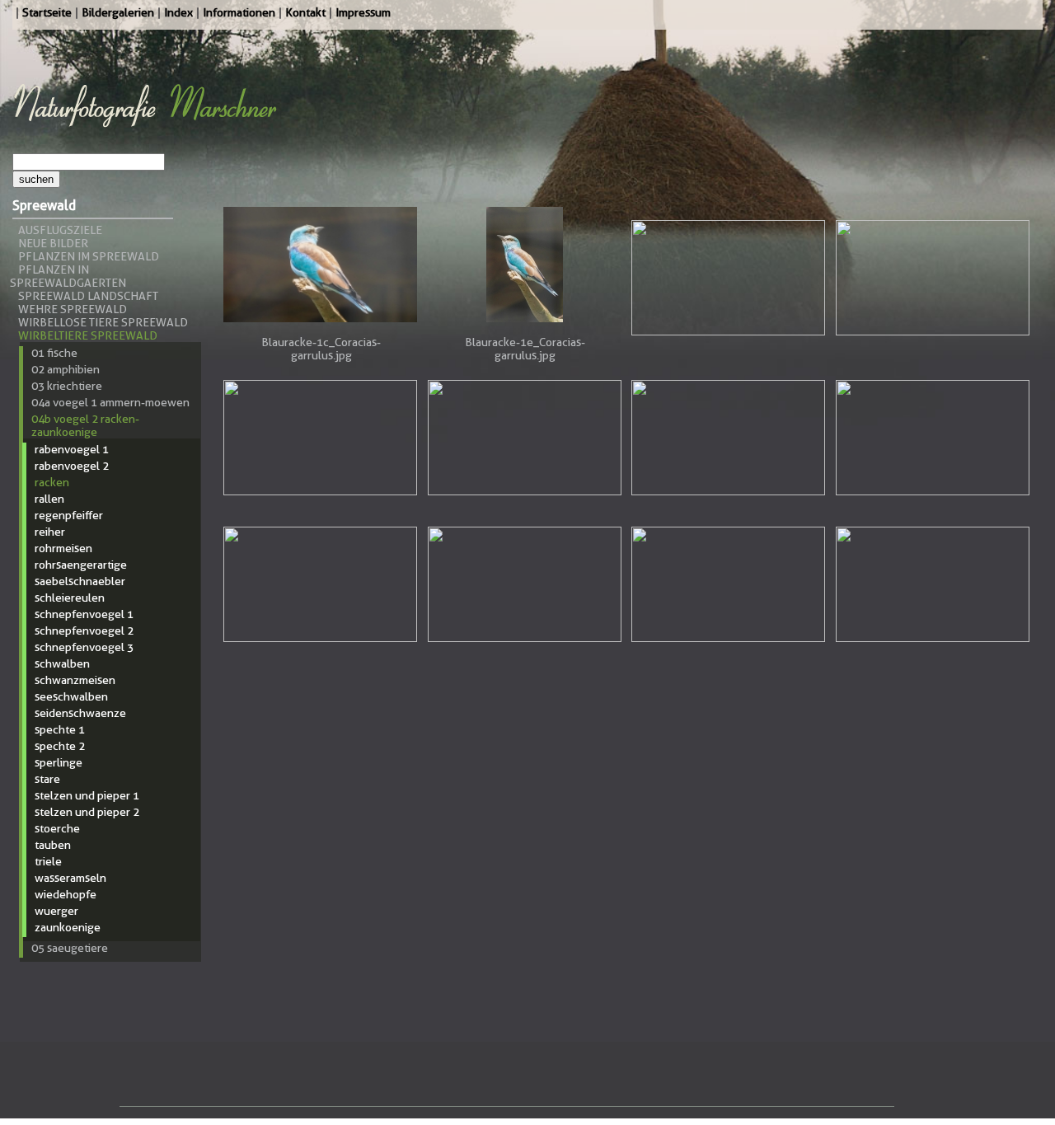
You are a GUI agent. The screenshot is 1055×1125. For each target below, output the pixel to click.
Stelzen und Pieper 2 (87, 811)
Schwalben (62, 663)
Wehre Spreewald (72, 309)
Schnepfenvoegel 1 (84, 614)
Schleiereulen (70, 597)
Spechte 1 (60, 729)
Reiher (50, 531)
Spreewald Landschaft (88, 295)
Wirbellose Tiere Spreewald (103, 322)
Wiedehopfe (65, 894)
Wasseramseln (70, 877)
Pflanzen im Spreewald (88, 256)
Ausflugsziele (60, 230)
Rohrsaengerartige (81, 564)
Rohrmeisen (63, 548)
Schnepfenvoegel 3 (84, 647)
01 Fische (54, 352)
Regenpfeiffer (69, 515)
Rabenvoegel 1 (72, 449)
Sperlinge (58, 762)
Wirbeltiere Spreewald (87, 335)
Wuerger (56, 910)
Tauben (53, 844)
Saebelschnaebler (80, 581)
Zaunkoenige (68, 927)
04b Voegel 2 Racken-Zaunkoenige (85, 425)
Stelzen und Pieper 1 (87, 795)
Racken (52, 482)
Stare (47, 778)
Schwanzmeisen (75, 680)
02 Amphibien (65, 369)
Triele (48, 861)
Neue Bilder (53, 243)
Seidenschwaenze (80, 713)
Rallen (49, 498)
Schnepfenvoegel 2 (84, 630)
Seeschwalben (71, 696)
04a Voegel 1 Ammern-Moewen (110, 402)
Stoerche (57, 828)
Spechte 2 (60, 745)
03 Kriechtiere (66, 385)
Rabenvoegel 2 (72, 465)
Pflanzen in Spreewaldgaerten (68, 276)
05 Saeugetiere (69, 947)
